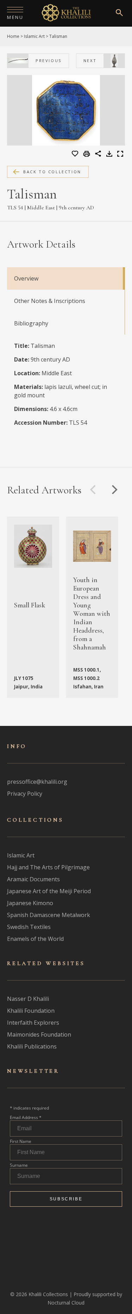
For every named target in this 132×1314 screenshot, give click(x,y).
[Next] (113, 489)
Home (13, 36)
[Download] (109, 154)
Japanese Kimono (30, 903)
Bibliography (31, 323)
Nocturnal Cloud (66, 1302)
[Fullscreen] (120, 154)
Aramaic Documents (33, 879)
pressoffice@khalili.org (37, 782)
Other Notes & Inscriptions (49, 301)
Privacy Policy (24, 793)
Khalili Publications (32, 1046)
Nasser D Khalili (28, 999)
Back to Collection (52, 171)
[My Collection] (75, 154)
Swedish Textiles (29, 927)
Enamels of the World (35, 939)
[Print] (87, 154)
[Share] (98, 154)
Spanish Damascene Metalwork (48, 915)
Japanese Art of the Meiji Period (49, 891)
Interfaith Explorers (33, 1022)
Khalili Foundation (31, 1011)
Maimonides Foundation (39, 1034)
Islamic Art (34, 36)
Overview (26, 278)
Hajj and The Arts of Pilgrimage (48, 867)
